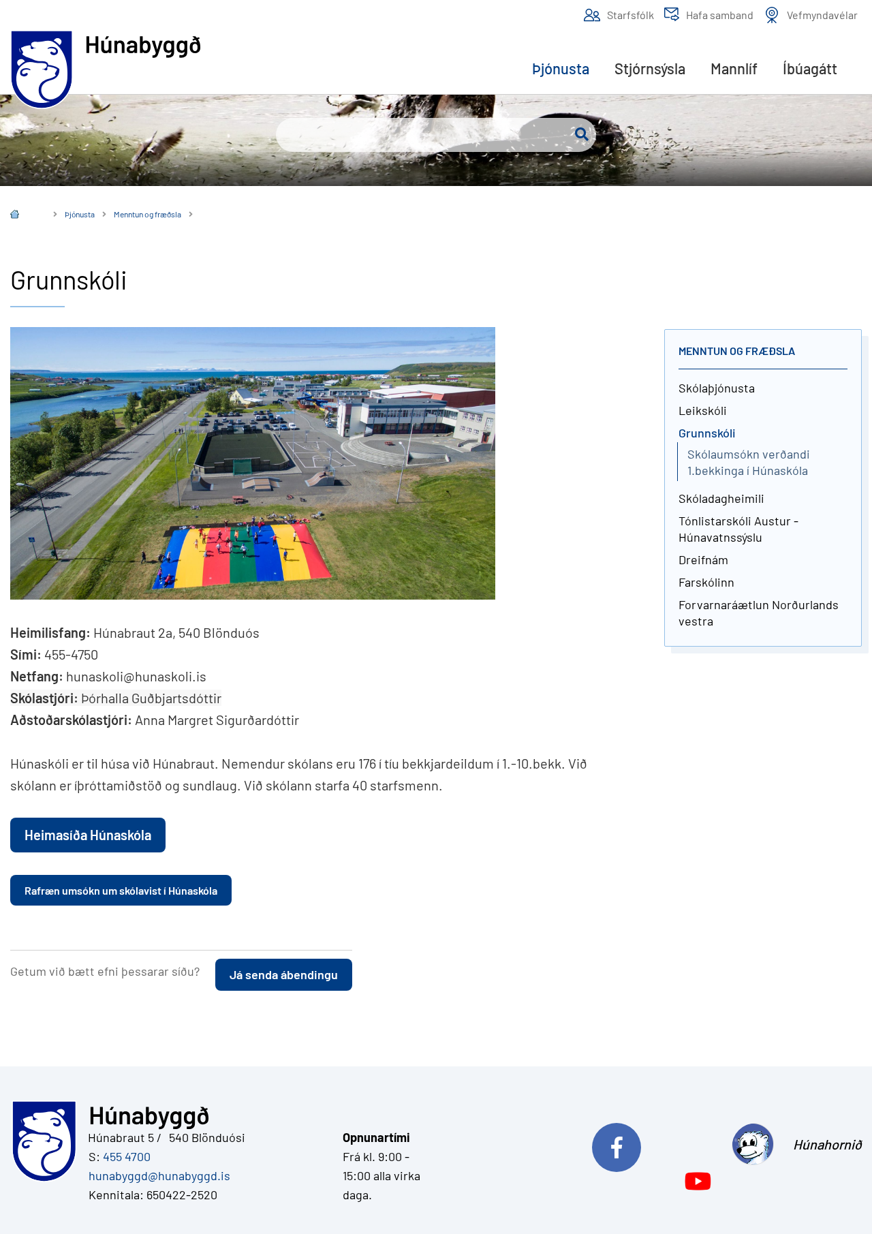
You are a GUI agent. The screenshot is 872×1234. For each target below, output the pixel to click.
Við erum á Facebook (662, 1144)
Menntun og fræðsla (147, 214)
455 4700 (127, 1156)
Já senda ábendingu (284, 974)
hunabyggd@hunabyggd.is (156, 1175)
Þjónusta (80, 214)
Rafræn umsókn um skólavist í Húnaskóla (121, 890)
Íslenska (24, 216)
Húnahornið (827, 1144)
